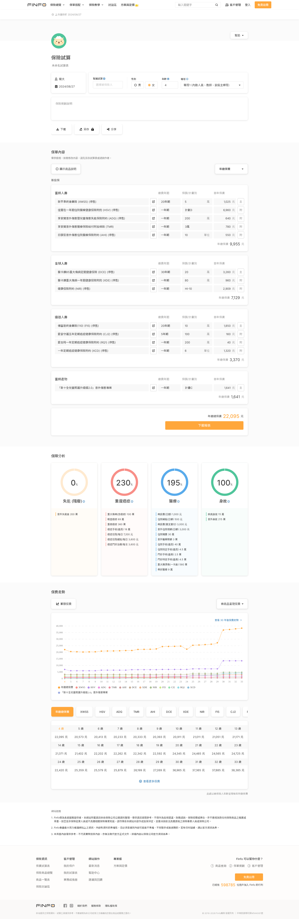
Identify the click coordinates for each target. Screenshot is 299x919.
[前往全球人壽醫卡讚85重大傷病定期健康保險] (153, 272)
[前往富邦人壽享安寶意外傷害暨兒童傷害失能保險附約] (153, 218)
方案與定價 (120, 866)
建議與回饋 (95, 879)
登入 (248, 5)
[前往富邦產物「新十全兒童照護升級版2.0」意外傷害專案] (153, 387)
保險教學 (94, 5)
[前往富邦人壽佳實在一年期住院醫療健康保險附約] (153, 210)
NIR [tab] (202, 712)
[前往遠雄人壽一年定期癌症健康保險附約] (153, 350)
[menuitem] (57, 4)
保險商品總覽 (44, 872)
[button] (102, 201)
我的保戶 (69, 866)
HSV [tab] (102, 712)
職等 (183, 79)
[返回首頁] (37, 4)
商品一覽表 (43, 879)
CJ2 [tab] (233, 712)
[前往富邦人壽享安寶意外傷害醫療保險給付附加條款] (153, 226)
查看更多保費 (151, 781)
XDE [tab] (186, 712)
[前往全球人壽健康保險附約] (153, 288)
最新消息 (94, 866)
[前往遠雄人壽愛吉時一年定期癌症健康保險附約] (153, 342)
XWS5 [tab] (84, 712)
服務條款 (96, 905)
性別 (133, 78)
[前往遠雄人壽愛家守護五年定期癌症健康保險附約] (153, 334)
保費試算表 (43, 866)
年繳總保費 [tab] (62, 712)
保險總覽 (55, 5)
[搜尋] (217, 5)
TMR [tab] (136, 712)
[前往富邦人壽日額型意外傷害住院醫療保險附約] (153, 234)
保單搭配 (75, 5)
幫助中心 (94, 872)
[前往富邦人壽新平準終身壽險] (153, 201)
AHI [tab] (152, 712)
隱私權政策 (111, 905)
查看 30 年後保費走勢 (227, 620)
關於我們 (82, 905)
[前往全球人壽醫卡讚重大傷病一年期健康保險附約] (153, 280)
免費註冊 (263, 5)
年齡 (164, 78)
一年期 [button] (165, 210)
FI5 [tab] (217, 712)
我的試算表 (71, 872)
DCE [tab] (169, 712)
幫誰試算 (98, 78)
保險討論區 (43, 886)
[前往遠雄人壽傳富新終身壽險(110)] (153, 325)
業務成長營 (71, 879)
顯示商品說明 (68, 169)
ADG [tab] (119, 712)
